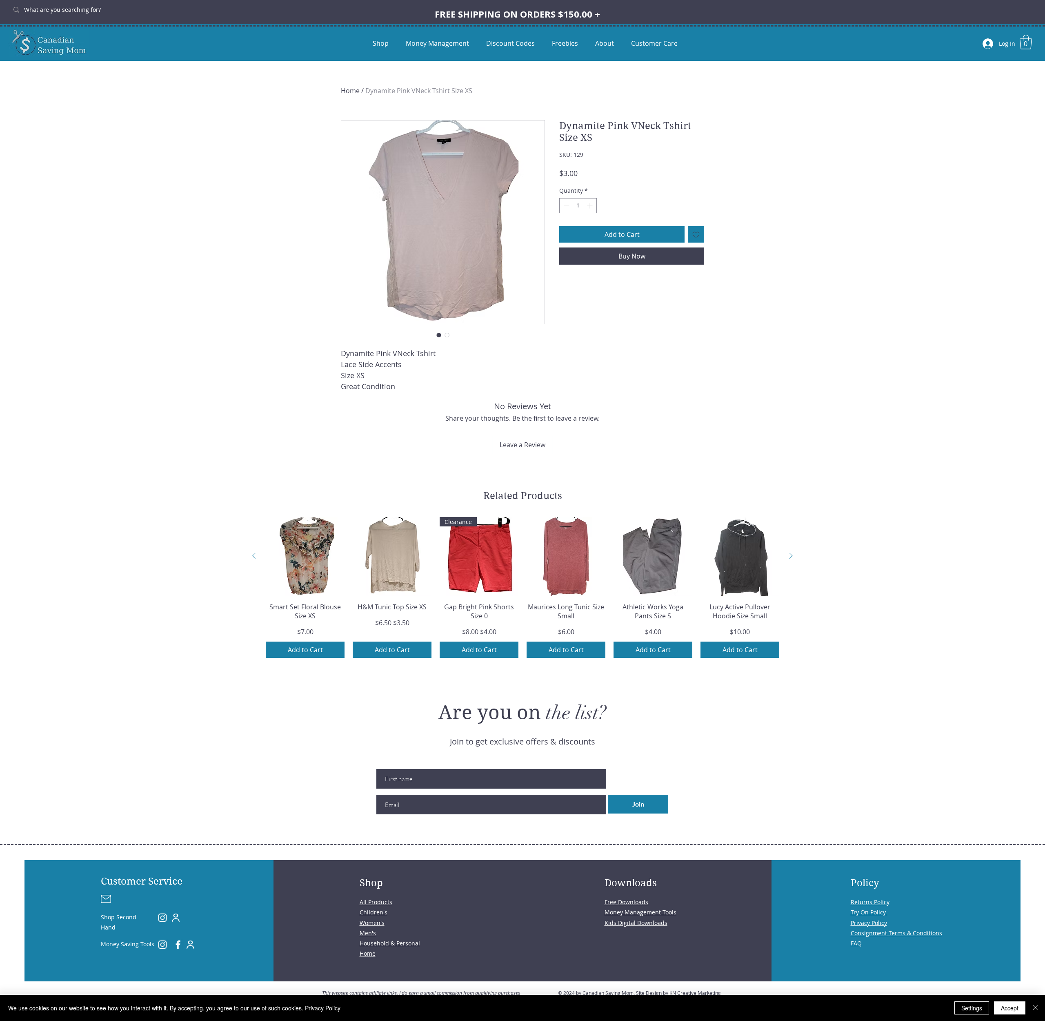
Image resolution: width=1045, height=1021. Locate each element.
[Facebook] (178, 944)
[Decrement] (565, 205)
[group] (522, 588)
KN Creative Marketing (695, 993)
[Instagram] (162, 917)
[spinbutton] (578, 205)
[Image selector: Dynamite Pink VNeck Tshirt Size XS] (439, 335)
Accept (1009, 1008)
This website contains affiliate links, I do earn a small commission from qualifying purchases (421, 993)
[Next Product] (791, 556)
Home (350, 90)
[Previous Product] (254, 556)
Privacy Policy (322, 1008)
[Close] (1035, 1007)
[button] (1026, 42)
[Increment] (590, 205)
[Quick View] (305, 556)
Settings (971, 1008)
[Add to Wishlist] (696, 234)
